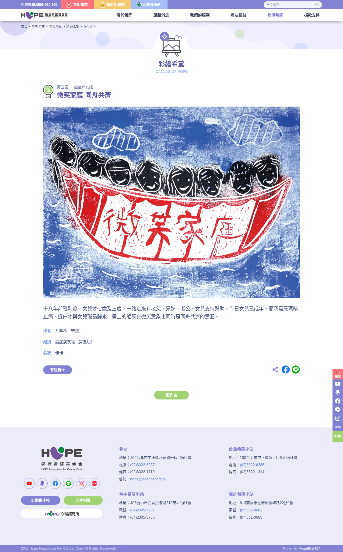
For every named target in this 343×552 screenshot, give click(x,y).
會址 (123, 449)
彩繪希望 (72, 26)
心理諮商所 (70, 514)
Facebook (286, 369)
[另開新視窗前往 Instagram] (81, 483)
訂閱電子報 (40, 500)
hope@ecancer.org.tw (148, 479)
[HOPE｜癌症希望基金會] (44, 15)
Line (296, 369)
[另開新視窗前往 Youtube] (29, 483)
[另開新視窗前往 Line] (68, 483)
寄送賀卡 (57, 370)
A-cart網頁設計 (310, 548)
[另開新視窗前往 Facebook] (55, 483)
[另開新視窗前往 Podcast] (42, 483)
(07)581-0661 (251, 510)
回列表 (171, 395)
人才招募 (83, 500)
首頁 (24, 26)
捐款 (338, 376)
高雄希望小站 (241, 494)
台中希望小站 (131, 494)
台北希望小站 (241, 449)
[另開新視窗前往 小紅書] (94, 483)
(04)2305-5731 (142, 510)
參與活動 (55, 26)
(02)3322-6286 (252, 465)
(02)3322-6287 (142, 465)
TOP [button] (337, 436)
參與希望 (38, 26)
